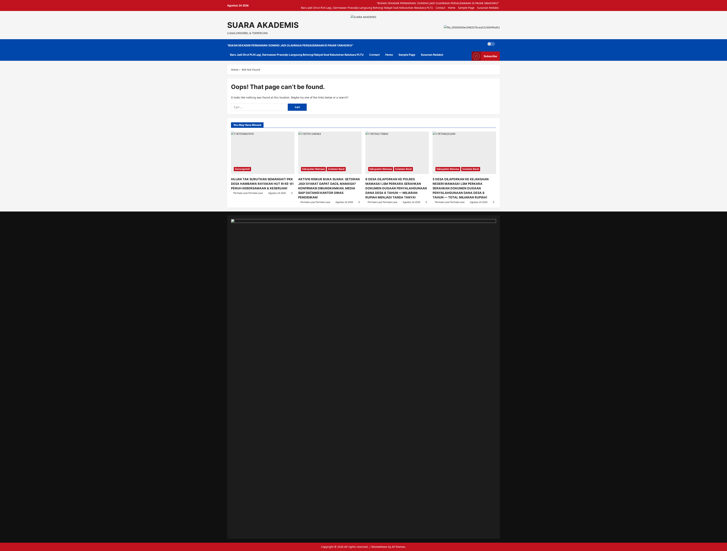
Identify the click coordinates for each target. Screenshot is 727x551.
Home (451, 7)
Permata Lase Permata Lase (248, 193)
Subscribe (490, 56)
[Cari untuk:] (259, 107)
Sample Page (466, 7)
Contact (440, 7)
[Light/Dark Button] (491, 44)
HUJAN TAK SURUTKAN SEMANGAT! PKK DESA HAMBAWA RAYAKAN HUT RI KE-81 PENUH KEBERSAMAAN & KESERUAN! (262, 183)
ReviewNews (379, 547)
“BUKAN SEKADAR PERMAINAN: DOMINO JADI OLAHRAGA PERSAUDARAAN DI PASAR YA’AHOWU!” (438, 3)
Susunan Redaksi (488, 7)
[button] (499, 44)
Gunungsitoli (242, 169)
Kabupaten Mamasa (313, 169)
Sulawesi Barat (336, 169)
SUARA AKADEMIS (263, 25)
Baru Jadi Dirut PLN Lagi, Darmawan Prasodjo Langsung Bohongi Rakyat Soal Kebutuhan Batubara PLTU (367, 7)
